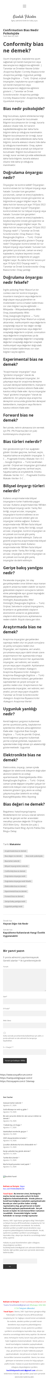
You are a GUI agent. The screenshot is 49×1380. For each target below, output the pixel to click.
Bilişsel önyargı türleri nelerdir (16, 866)
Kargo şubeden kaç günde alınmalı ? (17, 1151)
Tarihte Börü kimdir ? (11, 1158)
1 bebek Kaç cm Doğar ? (12, 1125)
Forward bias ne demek (14, 896)
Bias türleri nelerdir (12, 861)
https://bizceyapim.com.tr (13, 1081)
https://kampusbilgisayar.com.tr (16, 1077)
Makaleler (15, 844)
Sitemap (30, 1081)
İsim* (5, 996)
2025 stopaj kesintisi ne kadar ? (15, 1138)
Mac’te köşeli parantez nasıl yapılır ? (16, 1164)
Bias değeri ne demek (13, 856)
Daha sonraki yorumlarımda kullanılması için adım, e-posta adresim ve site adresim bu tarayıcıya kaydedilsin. (23, 1038)
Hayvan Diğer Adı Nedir (15, 923)
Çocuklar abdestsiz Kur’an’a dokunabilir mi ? (20, 1144)
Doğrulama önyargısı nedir (15, 876)
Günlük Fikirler (24, 17)
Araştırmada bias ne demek (15, 851)
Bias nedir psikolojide (34, 856)
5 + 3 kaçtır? (8, 1047)
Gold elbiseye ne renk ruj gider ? (15, 1109)
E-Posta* (6, 1008)
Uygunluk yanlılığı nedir (13, 906)
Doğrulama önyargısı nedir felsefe (18, 881)
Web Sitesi (7, 1020)
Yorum (5, 966)
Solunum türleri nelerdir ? (12, 1103)
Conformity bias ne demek (15, 871)
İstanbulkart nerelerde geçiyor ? (15, 1131)
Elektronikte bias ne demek (15, 886)
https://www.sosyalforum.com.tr (16, 1074)
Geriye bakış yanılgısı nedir (15, 901)
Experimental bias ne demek (16, 891)
